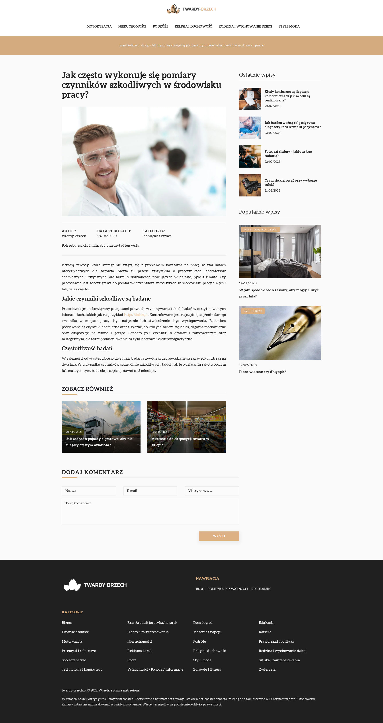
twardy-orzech (74, 236)
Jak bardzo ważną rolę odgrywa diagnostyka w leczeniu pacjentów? (293, 125)
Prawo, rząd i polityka (277, 641)
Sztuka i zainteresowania (279, 660)
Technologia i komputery (82, 669)
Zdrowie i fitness (207, 669)
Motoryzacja (99, 26)
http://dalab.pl (136, 315)
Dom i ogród (203, 622)
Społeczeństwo (74, 660)
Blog (200, 589)
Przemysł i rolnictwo (79, 651)
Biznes (67, 622)
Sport (131, 660)
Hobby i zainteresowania (148, 632)
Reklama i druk (139, 651)
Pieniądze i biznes (157, 236)
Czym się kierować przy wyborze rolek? (291, 183)
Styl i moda (289, 26)
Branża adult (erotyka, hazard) (152, 622)
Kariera (265, 632)
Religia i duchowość (193, 26)
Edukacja (266, 622)
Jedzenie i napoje (207, 632)
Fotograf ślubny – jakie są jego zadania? (288, 154)
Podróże (160, 26)
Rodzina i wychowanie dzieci (245, 26)
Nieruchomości (132, 26)
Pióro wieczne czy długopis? (262, 372)
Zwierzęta (267, 669)
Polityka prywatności (228, 589)
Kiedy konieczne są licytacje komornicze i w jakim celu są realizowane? (287, 96)
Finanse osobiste (75, 632)
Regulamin (261, 589)
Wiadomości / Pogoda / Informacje (155, 669)
